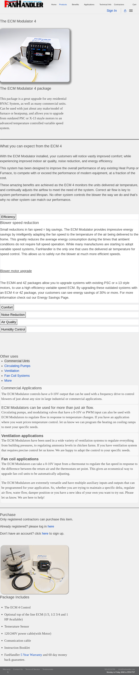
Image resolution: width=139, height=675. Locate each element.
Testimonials (47, 669)
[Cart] (125, 10)
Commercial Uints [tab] (17, 361)
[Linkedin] (16, 672)
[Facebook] (3, 672)
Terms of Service (32, 669)
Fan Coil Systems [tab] (17, 375)
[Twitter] (8, 672)
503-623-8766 (110, 669)
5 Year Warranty (31, 654)
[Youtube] (12, 672)
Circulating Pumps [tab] (17, 366)
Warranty (6, 669)
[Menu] (131, 10)
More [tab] (8, 380)
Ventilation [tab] (11, 371)
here (51, 526)
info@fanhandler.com (126, 669)
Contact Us (18, 669)
